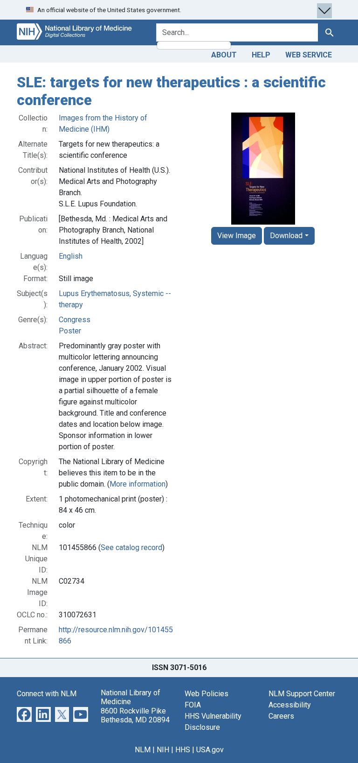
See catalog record (131, 547)
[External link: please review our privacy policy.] (24, 713)
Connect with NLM (46, 693)
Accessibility (289, 704)
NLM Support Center (301, 693)
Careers (281, 716)
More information (137, 484)
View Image (236, 235)
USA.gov (210, 749)
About (224, 54)
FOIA (193, 704)
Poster (70, 330)
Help (261, 54)
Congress (74, 319)
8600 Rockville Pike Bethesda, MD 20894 (135, 715)
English (71, 256)
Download (286, 235)
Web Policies (206, 693)
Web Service (308, 54)
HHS (182, 749)
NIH (163, 749)
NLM (143, 749)
